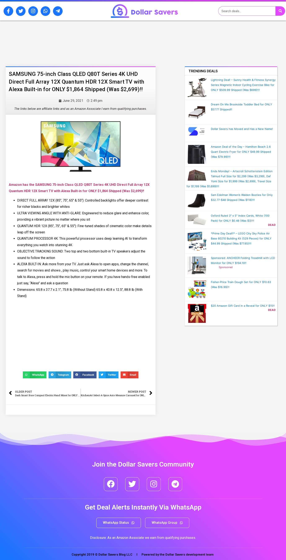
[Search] (280, 11)
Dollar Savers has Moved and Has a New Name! (242, 129)
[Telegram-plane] (58, 11)
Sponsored (226, 267)
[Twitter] (21, 11)
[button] (118, 523)
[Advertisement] (62, 42)
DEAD (272, 224)
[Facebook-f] (8, 11)
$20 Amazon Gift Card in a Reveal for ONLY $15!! (243, 305)
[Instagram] (33, 11)
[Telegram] (175, 484)
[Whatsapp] (45, 11)
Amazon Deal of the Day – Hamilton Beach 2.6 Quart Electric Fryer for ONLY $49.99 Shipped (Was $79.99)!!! (241, 151)
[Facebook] (111, 484)
